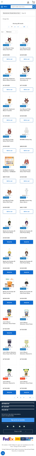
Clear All (24, 13)
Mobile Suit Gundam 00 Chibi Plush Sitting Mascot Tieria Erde (26, 232)
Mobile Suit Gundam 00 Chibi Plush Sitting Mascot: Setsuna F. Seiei (26, 293)
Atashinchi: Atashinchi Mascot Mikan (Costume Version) (9, 80)
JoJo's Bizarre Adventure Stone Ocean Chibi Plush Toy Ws (9, 353)
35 (24, 27)
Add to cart (9, 59)
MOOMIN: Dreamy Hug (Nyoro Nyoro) (26, 201)
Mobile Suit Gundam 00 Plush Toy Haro (9, 292)
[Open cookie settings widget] (3, 453)
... (21, 27)
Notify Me (9, 242)
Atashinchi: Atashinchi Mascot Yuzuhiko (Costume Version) (9, 110)
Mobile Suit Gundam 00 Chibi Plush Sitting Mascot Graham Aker (9, 262)
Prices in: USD (18, 431)
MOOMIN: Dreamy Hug (26, 139)
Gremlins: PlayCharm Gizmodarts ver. (25, 79)
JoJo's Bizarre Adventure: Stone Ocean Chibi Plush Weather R (26, 324)
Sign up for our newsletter (18, 420)
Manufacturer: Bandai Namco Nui (11, 13)
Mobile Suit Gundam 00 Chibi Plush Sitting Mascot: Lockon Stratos (26, 262)
